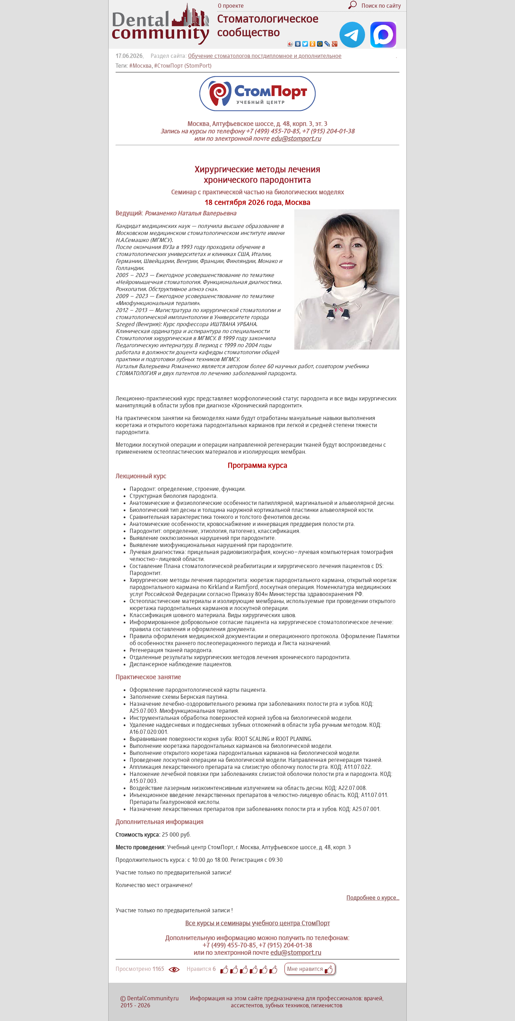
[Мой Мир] (320, 43)
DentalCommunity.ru (153, 998)
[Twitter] (305, 43)
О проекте (231, 5)
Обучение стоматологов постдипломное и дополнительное (265, 55)
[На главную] (160, 42)
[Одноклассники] (312, 43)
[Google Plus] (334, 43)
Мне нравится (305, 968)
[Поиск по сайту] (354, 7)
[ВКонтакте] (298, 43)
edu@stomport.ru (296, 138)
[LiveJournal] (327, 43)
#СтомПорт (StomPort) (183, 65)
